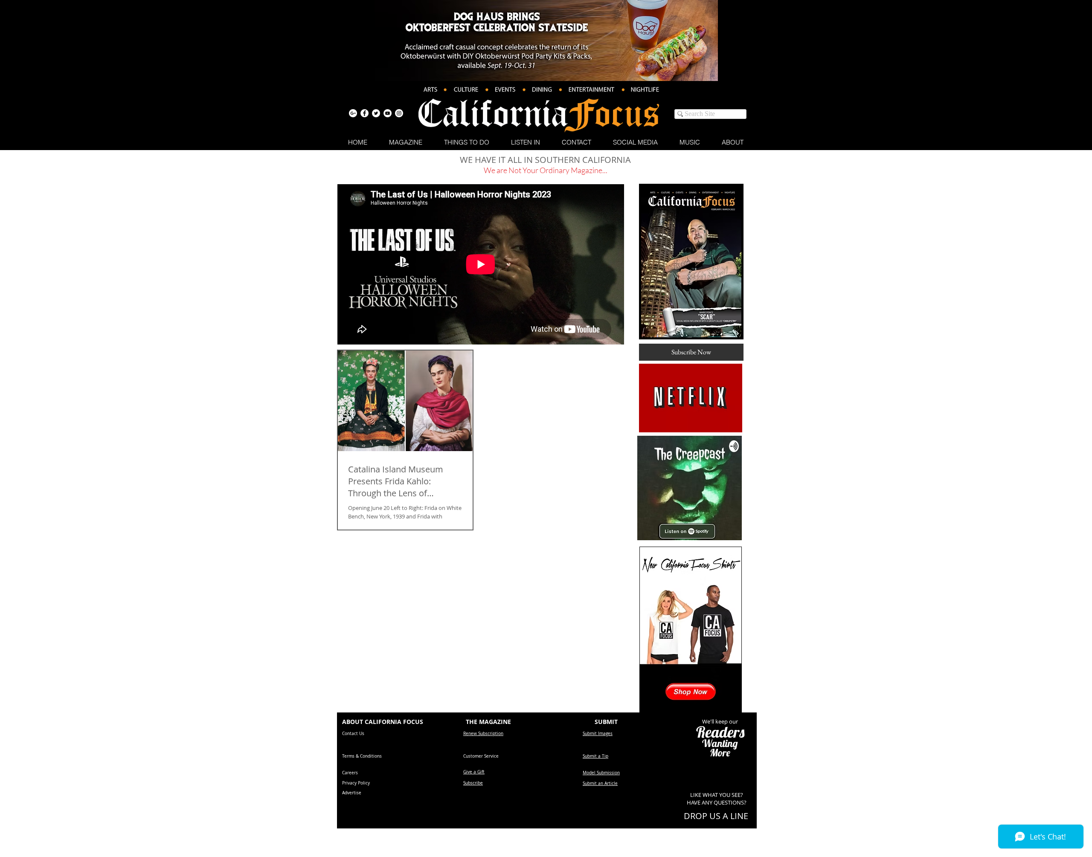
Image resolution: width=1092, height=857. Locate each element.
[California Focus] (353, 113)
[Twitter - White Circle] (376, 113)
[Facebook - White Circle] (364, 113)
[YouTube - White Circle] (387, 113)
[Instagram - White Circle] (399, 113)
